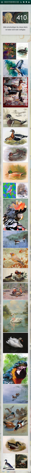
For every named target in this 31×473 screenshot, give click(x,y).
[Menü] (2, 2)
